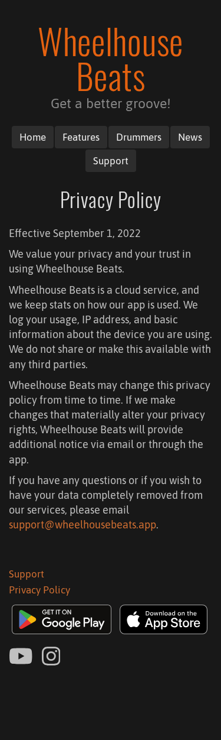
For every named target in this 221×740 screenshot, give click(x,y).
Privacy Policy (39, 590)
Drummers (138, 137)
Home (32, 137)
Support (110, 161)
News (190, 137)
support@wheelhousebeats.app (82, 524)
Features (81, 137)
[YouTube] (21, 657)
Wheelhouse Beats (110, 58)
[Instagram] (51, 657)
